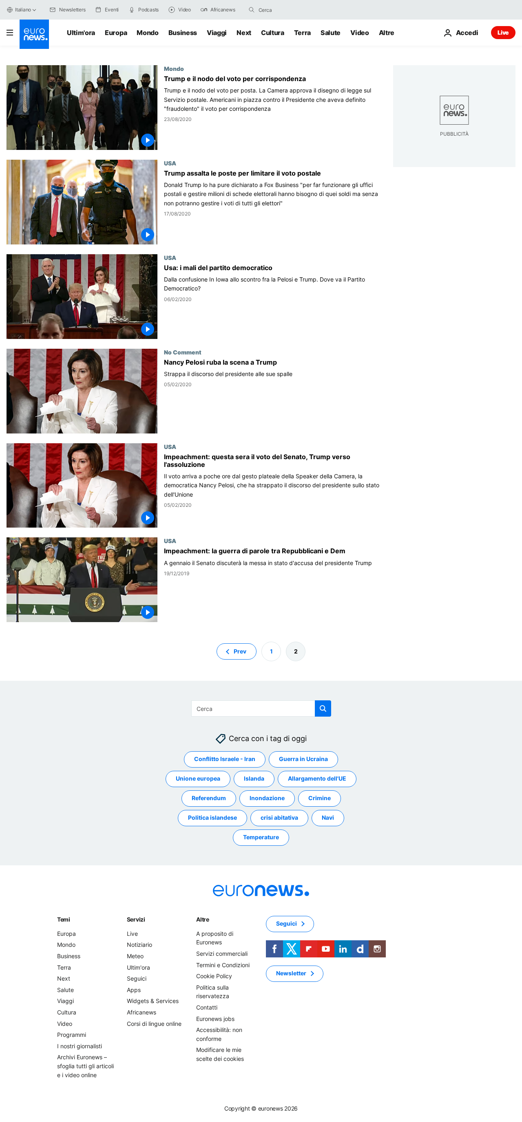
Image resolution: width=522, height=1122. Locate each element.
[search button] (251, 9)
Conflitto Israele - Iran (224, 759)
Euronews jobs (215, 1018)
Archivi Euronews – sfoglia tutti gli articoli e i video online (85, 1066)
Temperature (261, 837)
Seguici (136, 978)
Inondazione (267, 798)
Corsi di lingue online (154, 1023)
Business (182, 33)
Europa (116, 33)
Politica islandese (212, 817)
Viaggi (217, 33)
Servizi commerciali (222, 953)
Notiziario (139, 945)
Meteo (135, 956)
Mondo (147, 33)
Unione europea (198, 778)
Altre (202, 919)
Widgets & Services (153, 1001)
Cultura (272, 33)
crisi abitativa (279, 817)
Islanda (254, 778)
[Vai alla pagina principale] (34, 34)
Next (244, 33)
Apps (134, 989)
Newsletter (291, 973)
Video (359, 33)
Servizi (136, 919)
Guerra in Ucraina (303, 759)
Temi (63, 919)
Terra (302, 33)
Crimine (319, 798)
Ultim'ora (81, 33)
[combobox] (293, 9)
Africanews (141, 1012)
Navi (328, 817)
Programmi (71, 1034)
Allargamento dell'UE (317, 778)
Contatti (206, 1007)
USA (170, 163)
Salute (331, 33)
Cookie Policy (214, 976)
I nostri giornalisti (79, 1046)
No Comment (182, 352)
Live (503, 32)
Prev (240, 651)
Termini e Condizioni (223, 964)
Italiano (23, 10)
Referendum (209, 798)
